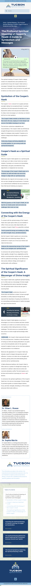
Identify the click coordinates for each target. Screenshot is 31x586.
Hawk (9, 104)
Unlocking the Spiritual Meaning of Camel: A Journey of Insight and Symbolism (15, 523)
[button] (15, 16)
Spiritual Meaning (11, 22)
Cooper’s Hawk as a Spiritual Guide (15, 503)
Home (4, 22)
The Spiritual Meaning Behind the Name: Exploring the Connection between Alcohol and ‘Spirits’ (15, 537)
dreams (23, 373)
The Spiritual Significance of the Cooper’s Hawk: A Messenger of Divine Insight (16, 511)
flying (16, 227)
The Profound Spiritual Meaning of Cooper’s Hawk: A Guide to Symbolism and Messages (15, 496)
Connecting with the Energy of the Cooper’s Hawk (15, 506)
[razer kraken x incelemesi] (15, 585)
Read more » (8, 528)
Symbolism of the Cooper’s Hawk (16, 500)
